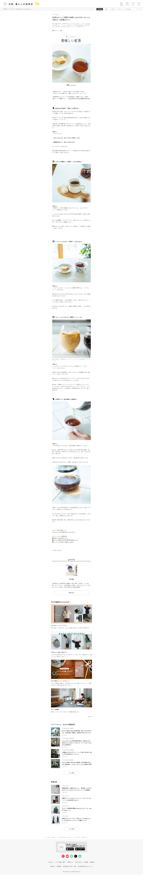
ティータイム (55, 14)
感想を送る (71, 592)
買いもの (121, 5)
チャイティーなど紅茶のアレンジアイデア (63, 532)
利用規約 (92, 862)
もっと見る (71, 773)
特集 (49, 837)
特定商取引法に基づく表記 (69, 866)
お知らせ (51, 862)
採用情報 (59, 866)
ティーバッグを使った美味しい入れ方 (63, 542)
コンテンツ (127, 5)
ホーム (44, 837)
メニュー (139, 5)
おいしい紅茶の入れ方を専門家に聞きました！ (65, 540)
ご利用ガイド (70, 862)
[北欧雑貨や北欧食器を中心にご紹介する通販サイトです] (20, 3)
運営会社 (52, 866)
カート (133, 5)
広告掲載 (86, 862)
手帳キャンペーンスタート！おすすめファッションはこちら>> (17, 9)
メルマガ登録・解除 (60, 862)
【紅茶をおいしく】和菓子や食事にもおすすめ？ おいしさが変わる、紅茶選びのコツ (69, 837)
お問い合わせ (78, 862)
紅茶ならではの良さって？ (60, 538)
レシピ (80, 359)
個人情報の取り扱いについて (85, 866)
